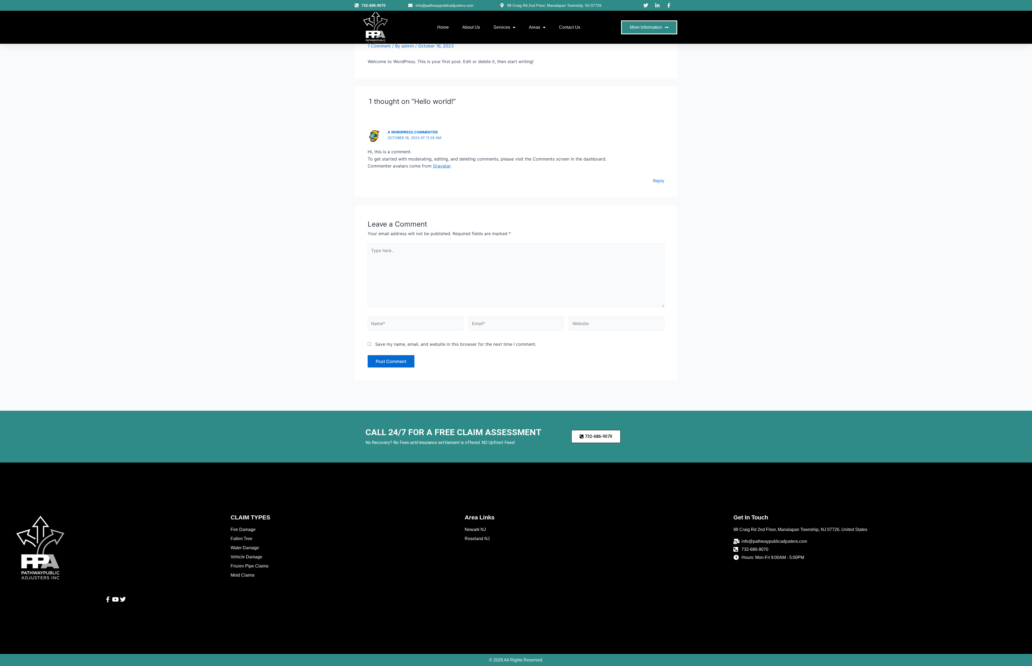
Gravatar (441, 166)
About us (471, 27)
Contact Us (569, 27)
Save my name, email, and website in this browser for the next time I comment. (455, 344)
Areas (534, 27)
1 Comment (379, 46)
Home (443, 27)
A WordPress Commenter (413, 132)
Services (501, 27)
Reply (658, 180)
